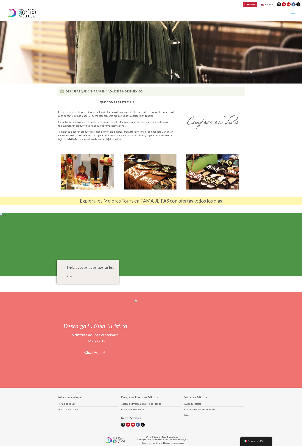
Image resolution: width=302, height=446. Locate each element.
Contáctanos (153, 437)
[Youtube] (289, 4)
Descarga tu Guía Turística (95, 326)
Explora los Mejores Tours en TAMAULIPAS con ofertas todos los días (151, 200)
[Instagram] (279, 4)
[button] (151, 91)
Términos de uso (170, 437)
